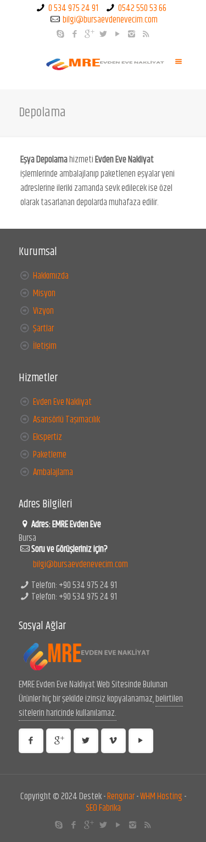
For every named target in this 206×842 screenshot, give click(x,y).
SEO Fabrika (103, 808)
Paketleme (49, 455)
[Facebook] (74, 34)
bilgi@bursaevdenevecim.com (110, 20)
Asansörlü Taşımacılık (66, 419)
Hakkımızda (51, 276)
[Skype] (60, 34)
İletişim (45, 346)
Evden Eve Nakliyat (62, 402)
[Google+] (88, 34)
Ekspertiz (47, 437)
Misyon (44, 293)
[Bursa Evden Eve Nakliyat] (103, 64)
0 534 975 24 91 (73, 8)
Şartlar (43, 328)
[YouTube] (117, 34)
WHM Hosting (161, 796)
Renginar (121, 796)
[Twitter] (103, 34)
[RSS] (146, 34)
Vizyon (43, 311)
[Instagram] (131, 34)
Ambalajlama (53, 472)
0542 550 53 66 (142, 8)
